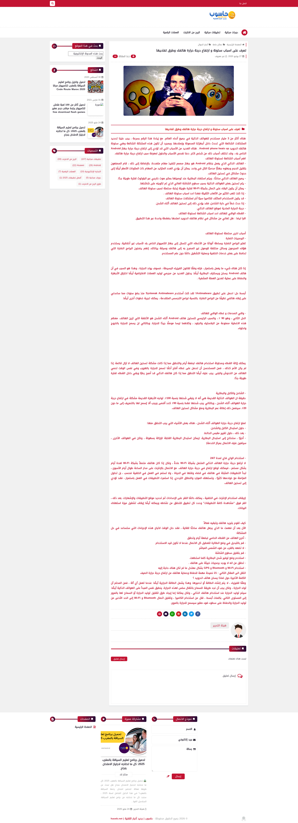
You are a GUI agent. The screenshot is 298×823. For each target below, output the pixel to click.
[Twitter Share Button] (191, 614)
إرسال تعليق (119, 659)
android (95, 165)
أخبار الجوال (203, 44)
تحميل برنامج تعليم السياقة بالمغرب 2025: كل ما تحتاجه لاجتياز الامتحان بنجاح (70, 131)
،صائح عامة (217, 44)
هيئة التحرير (138, 809)
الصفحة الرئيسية (234, 44)
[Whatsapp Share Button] (172, 614)
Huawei (78, 165)
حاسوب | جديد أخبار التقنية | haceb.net (132, 818)
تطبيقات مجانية (212, 32)
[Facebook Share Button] (197, 614)
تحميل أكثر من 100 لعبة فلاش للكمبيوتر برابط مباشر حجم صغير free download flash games (68, 108)
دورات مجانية (231, 32)
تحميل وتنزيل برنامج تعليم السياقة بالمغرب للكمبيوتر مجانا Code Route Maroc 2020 (69, 86)
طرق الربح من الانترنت (89, 184)
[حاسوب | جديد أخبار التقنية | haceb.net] (222, 15)
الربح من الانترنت (191, 32)
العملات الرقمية (171, 32)
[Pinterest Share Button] (185, 614)
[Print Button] (159, 614)
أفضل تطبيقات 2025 (70, 178)
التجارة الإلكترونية (90, 171)
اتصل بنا (242, 3)
